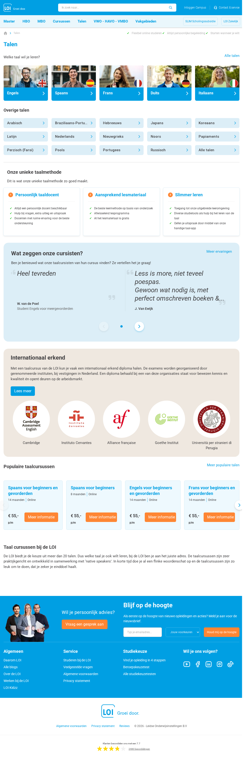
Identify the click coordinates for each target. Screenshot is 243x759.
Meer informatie (41, 517)
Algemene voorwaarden (80, 674)
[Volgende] (139, 326)
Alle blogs (11, 667)
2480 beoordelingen (139, 749)
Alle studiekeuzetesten (139, 674)
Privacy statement (76, 681)
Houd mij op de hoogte (221, 632)
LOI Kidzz (11, 688)
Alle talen (231, 56)
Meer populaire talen (223, 465)
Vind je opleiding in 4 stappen (144, 660)
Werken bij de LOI (16, 681)
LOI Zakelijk (231, 21)
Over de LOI (12, 674)
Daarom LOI (12, 660)
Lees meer (22, 391)
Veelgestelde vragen (78, 667)
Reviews (124, 726)
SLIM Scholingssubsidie (200, 21)
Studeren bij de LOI (77, 660)
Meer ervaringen (219, 251)
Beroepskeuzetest (136, 667)
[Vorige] (103, 326)
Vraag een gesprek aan (84, 624)
